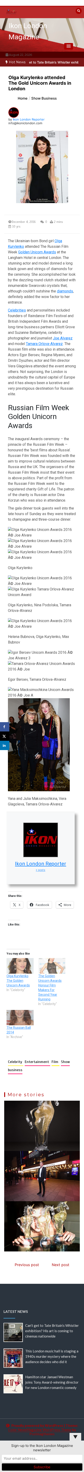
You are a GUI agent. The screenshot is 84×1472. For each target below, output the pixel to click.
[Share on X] (4, 736)
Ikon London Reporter (29, 119)
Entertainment (37, 1062)
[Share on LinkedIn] (4, 745)
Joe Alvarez (63, 338)
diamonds (65, 291)
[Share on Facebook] (4, 726)
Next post (60, 1264)
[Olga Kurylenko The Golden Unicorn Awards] (20, 965)
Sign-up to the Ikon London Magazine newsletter (42, 1447)
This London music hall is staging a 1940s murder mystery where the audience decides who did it (51, 1356)
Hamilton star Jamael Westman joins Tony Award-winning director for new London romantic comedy (52, 1382)
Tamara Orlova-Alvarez (44, 344)
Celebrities (17, 310)
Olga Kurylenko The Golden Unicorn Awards (18, 980)
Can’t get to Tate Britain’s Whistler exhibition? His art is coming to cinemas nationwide (52, 1330)
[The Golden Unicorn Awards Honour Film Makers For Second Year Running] (51, 965)
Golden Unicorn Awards (37, 252)
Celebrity (15, 1062)
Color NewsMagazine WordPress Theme (39, 1430)
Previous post (27, 1264)
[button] (68, 46)
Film (56, 1062)
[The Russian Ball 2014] (20, 1017)
